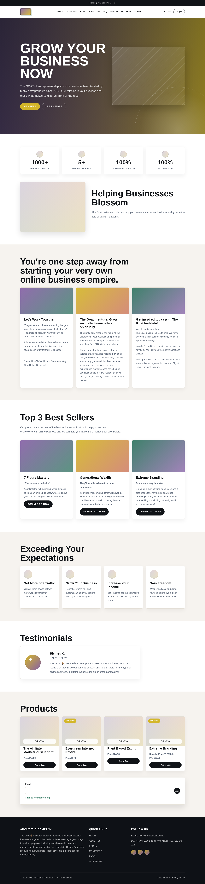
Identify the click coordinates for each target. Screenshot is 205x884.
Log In (179, 12)
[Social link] (133, 852)
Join (177, 791)
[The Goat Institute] (25, 11)
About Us (94, 12)
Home (60, 12)
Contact (139, 12)
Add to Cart (39, 765)
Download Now (38, 504)
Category (72, 12)
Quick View (39, 741)
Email (28, 784)
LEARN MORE (53, 106)
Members (126, 12)
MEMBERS (30, 106)
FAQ (105, 12)
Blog (83, 12)
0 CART (167, 12)
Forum (114, 12)
